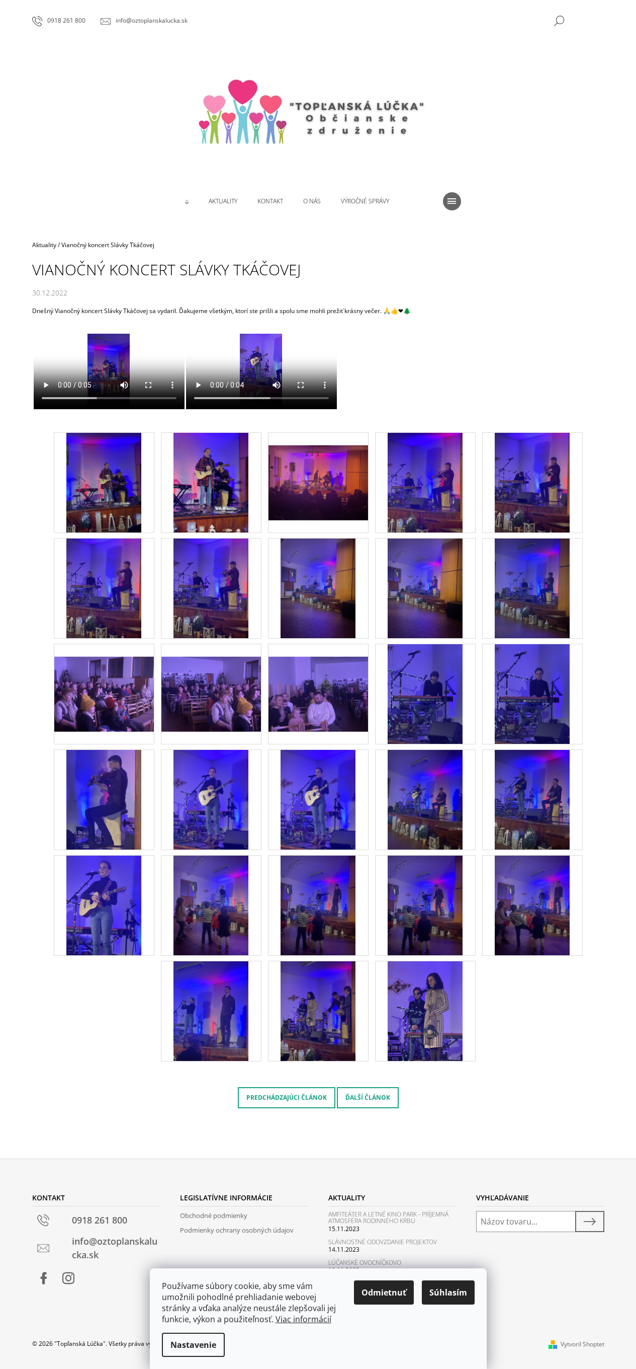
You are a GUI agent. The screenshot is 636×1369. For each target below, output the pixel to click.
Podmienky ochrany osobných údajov (237, 1230)
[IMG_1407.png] (103, 482)
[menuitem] (187, 201)
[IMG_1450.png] (425, 1010)
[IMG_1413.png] (103, 587)
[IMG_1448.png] (210, 1010)
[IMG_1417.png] (532, 587)
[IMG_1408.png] (210, 482)
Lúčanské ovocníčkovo (364, 1262)
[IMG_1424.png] (103, 799)
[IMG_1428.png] (318, 799)
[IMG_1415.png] (318, 587)
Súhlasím (448, 1292)
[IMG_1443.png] (425, 904)
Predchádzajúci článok (286, 1097)
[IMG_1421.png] (425, 693)
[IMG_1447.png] (532, 904)
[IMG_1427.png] (210, 799)
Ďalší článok (367, 1097)
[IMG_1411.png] (425, 482)
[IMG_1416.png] (425, 587)
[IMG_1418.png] (104, 681)
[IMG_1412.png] (532, 482)
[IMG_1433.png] (103, 904)
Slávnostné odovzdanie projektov (382, 1242)
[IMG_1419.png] (211, 681)
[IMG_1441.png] (210, 904)
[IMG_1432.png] (532, 799)
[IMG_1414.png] (210, 587)
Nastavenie (193, 1344)
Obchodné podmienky (213, 1215)
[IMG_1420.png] (318, 681)
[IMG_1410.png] (318, 470)
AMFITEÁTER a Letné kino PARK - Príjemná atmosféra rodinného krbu (388, 1217)
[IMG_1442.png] (318, 904)
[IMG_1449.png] (318, 1010)
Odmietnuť (383, 1292)
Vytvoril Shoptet (582, 1344)
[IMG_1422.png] (532, 693)
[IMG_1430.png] (425, 799)
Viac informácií (303, 1319)
